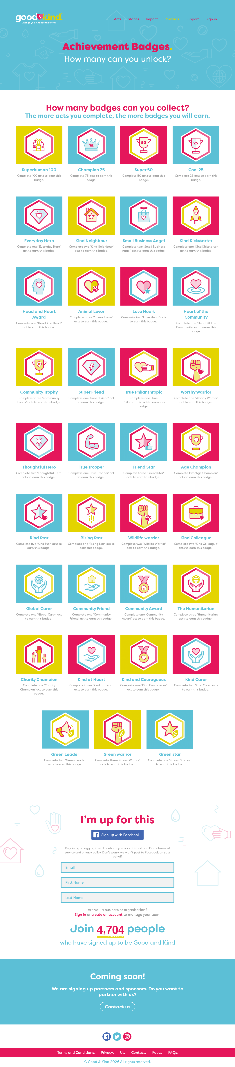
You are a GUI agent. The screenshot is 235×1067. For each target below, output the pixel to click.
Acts (117, 19)
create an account (106, 914)
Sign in (211, 19)
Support (192, 19)
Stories (133, 19)
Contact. (138, 1052)
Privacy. (107, 1052)
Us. (122, 1052)
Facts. (157, 1052)
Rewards (171, 19)
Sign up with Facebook (120, 834)
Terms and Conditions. (76, 1052)
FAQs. (173, 1052)
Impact (152, 19)
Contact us (117, 1006)
